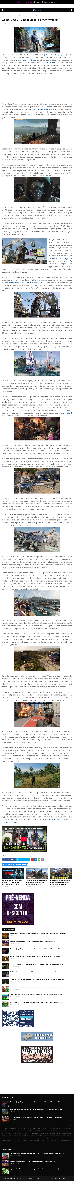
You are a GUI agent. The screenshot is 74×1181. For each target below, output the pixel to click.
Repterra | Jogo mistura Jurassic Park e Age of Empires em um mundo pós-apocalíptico (60, 882)
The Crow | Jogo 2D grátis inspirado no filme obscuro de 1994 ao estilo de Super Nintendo (37, 949)
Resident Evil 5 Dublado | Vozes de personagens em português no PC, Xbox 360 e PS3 (35, 956)
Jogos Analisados (13, 16)
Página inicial (5, 16)
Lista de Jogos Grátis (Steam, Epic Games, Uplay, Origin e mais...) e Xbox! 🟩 (32, 941)
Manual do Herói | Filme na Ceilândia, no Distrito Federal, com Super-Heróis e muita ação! (37, 1109)
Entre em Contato (67, 1178)
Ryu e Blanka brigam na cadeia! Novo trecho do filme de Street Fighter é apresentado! (36, 1117)
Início (51, 1178)
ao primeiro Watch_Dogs (52, 54)
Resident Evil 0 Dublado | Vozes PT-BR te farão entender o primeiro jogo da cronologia (36, 964)
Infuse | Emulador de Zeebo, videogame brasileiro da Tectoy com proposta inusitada (36, 994)
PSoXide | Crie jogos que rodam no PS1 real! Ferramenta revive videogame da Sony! (35, 972)
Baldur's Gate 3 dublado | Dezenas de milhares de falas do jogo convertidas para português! (38, 933)
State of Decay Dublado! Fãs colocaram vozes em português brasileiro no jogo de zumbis (37, 987)
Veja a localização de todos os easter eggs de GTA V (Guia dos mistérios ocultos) (34, 1169)
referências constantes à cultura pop (25, 282)
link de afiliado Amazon (45, 2)
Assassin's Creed (29, 60)
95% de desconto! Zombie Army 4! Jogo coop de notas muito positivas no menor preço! (13, 882)
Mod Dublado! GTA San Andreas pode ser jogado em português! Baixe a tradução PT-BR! (37, 1002)
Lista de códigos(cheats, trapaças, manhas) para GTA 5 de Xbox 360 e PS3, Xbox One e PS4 (37, 1153)
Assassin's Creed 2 (49, 62)
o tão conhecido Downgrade (42, 109)
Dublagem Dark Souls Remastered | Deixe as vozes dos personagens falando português (37, 979)
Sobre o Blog (58, 1178)
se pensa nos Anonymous (60, 258)
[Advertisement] (37, 87)
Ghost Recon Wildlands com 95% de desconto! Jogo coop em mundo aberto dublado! (36, 882)
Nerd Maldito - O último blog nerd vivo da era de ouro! (25, 1178)
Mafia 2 (69, 413)
